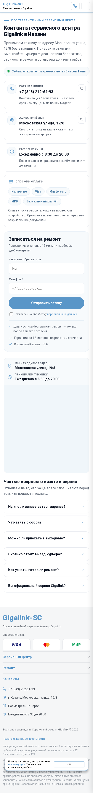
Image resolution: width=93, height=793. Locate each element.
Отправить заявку (46, 303)
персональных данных (62, 314)
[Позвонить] (75, 6)
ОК (69, 764)
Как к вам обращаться (25, 259)
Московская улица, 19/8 (41, 123)
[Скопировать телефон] (82, 88)
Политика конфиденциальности (24, 738)
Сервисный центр (17, 657)
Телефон (16, 279)
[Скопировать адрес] (82, 120)
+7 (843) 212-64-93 (36, 91)
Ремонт (9, 668)
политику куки (16, 764)
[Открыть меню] (85, 6)
